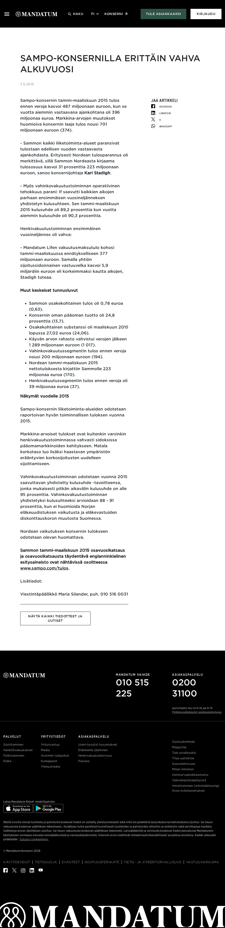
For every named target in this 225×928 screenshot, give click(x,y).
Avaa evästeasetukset (188, 790)
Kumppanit (49, 761)
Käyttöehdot (16, 862)
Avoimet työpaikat (55, 755)
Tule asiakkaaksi (163, 14)
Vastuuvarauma (202, 862)
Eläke (7, 761)
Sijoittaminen (13, 744)
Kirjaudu (206, 14)
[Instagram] (20, 872)
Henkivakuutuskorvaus (95, 755)
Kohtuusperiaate (102, 862)
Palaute (83, 761)
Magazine (179, 747)
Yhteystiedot (50, 766)
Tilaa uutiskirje (183, 758)
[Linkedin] (29, 871)
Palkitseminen (13, 755)
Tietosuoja (46, 862)
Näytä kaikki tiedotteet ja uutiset (55, 618)
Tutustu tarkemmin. (34, 839)
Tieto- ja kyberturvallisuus (152, 862)
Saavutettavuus (183, 763)
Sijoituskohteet (183, 741)
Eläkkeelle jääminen (93, 750)
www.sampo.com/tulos (44, 568)
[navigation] (7, 14)
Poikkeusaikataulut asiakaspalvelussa (196, 712)
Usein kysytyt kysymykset (97, 744)
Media (45, 750)
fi (92, 14)
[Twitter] (12, 871)
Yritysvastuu (50, 744)
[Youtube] (38, 870)
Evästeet (71, 862)
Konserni (113, 14)
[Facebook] (5, 871)
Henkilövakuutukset (18, 750)
